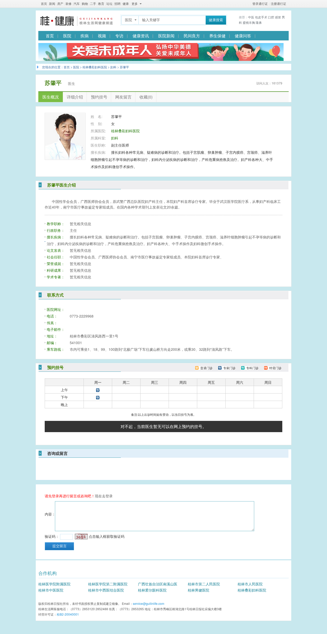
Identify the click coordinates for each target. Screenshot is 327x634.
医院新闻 (166, 36)
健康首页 (76, 20)
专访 (119, 36)
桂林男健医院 (198, 590)
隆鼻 (259, 22)
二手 (93, 4)
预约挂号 (99, 97)
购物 (85, 4)
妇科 (113, 67)
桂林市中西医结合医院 (106, 590)
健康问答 (243, 36)
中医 (251, 17)
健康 (126, 4)
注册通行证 (278, 4)
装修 (68, 4)
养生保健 (217, 36)
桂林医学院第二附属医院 (107, 583)
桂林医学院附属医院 (54, 583)
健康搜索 (216, 20)
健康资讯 (141, 36)
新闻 (52, 4)
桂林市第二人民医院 (204, 583)
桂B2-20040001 (68, 614)
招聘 (117, 4)
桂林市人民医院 (250, 583)
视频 (102, 36)
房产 (60, 4)
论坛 (109, 4)
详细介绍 (75, 97)
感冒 (278, 17)
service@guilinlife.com (148, 603)
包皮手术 (261, 17)
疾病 (84, 36)
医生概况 (50, 97)
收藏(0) (146, 97)
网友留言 (123, 97)
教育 (101, 4)
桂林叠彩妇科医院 (95, 67)
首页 (44, 4)
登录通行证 (260, 4)
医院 (67, 36)
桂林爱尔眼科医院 (152, 590)
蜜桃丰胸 (249, 22)
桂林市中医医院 (50, 590)
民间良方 (192, 36)
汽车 (77, 4)
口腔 (271, 17)
